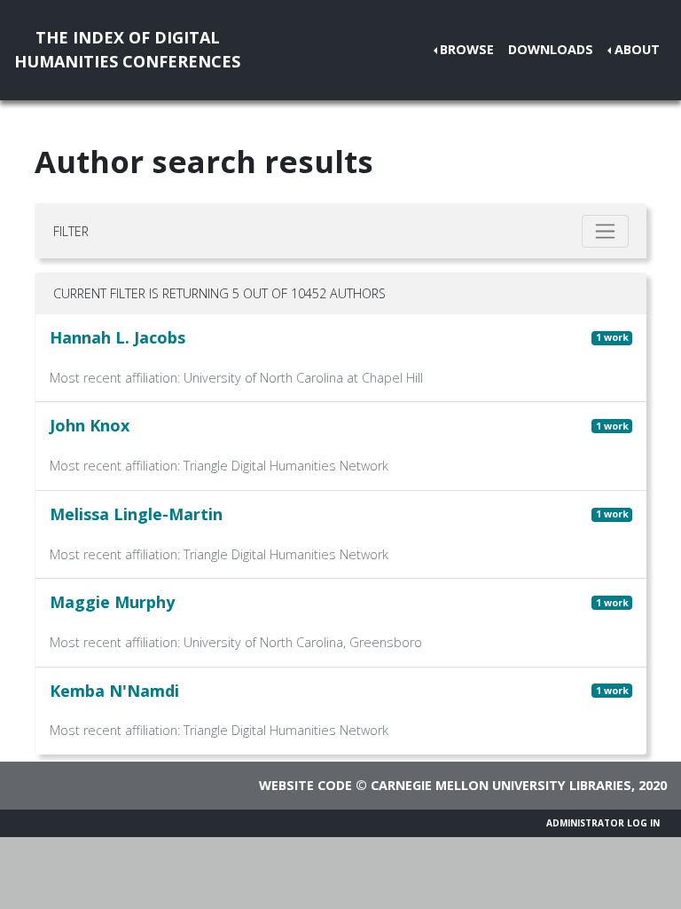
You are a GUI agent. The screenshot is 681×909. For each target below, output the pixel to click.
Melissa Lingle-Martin (136, 514)
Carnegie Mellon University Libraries (501, 785)
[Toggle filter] (605, 231)
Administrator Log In (603, 823)
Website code (305, 785)
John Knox (89, 425)
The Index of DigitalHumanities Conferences (127, 49)
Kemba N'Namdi (114, 690)
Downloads (550, 49)
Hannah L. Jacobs (117, 337)
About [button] (637, 49)
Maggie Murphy (112, 602)
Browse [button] (467, 49)
